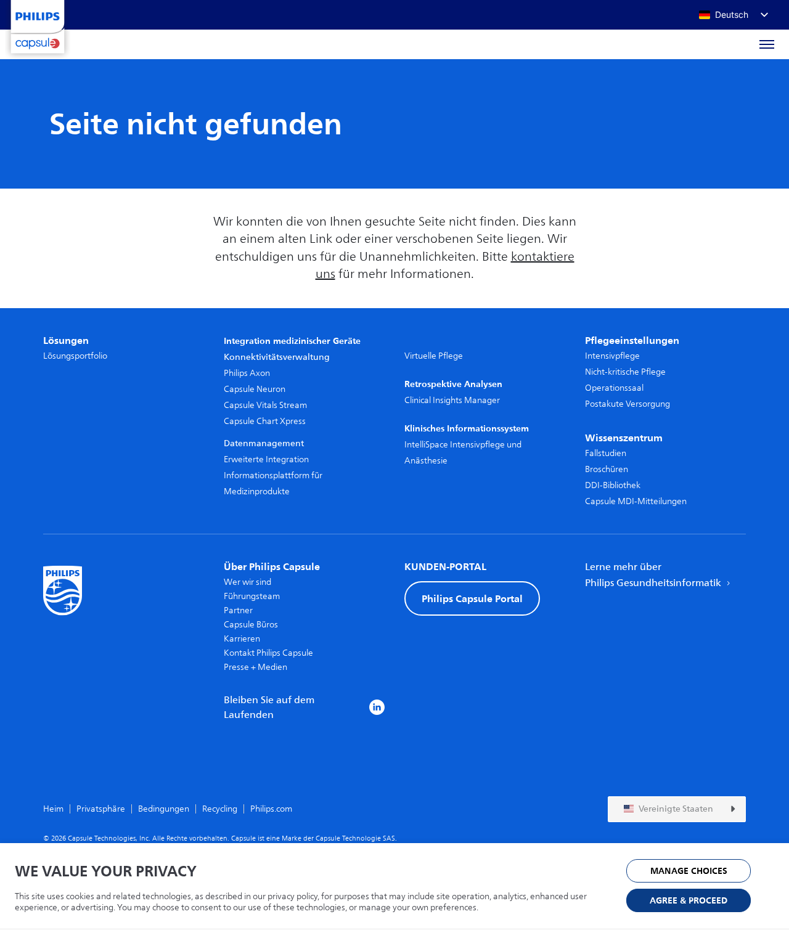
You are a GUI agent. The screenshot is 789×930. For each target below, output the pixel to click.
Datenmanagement (264, 443)
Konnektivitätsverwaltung (277, 357)
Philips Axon (247, 373)
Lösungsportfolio (75, 356)
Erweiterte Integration (266, 459)
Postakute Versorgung (627, 404)
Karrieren (242, 639)
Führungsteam (252, 596)
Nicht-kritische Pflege (625, 372)
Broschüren (606, 469)
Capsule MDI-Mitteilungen (636, 501)
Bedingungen (163, 809)
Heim (53, 809)
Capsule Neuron (254, 389)
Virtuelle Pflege (433, 356)
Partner (238, 610)
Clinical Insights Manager (452, 400)
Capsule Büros (251, 625)
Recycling (219, 809)
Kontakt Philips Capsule (268, 653)
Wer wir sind (247, 582)
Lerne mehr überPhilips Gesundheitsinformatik (654, 575)
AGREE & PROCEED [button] (688, 900)
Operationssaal (614, 388)
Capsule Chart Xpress (265, 421)
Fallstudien (605, 453)
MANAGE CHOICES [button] (688, 871)
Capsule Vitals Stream (265, 405)
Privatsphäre (100, 809)
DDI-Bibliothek (612, 485)
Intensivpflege (612, 356)
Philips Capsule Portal (472, 598)
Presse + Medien (255, 667)
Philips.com (271, 809)
